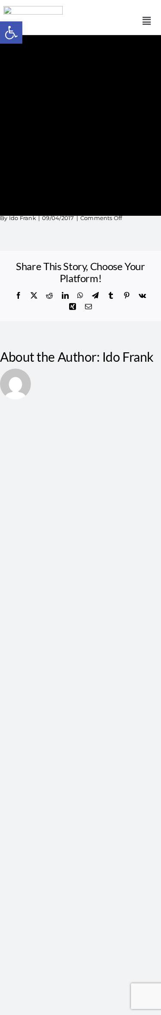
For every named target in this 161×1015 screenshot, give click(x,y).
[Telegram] (95, 295)
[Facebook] (18, 295)
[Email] (88, 306)
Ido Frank (22, 217)
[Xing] (72, 306)
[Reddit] (49, 295)
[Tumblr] (110, 295)
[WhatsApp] (80, 295)
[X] (33, 295)
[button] (146, 21)
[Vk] (142, 295)
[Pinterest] (126, 295)
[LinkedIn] (65, 295)
